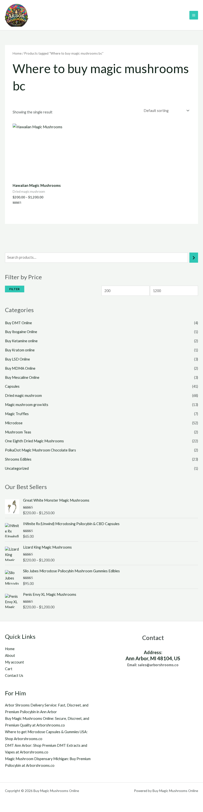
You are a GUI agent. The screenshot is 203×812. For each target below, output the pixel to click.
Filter (14, 289)
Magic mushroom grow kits (26, 405)
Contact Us (14, 675)
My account (14, 662)
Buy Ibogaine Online (21, 332)
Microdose (14, 423)
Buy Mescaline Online (22, 377)
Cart (8, 669)
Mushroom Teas (18, 432)
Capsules (12, 386)
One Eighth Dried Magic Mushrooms (34, 441)
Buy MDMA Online (20, 368)
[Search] (193, 257)
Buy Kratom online (20, 350)
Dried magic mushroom (23, 395)
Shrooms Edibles (18, 459)
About (10, 655)
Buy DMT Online (18, 323)
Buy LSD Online (17, 359)
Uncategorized (17, 468)
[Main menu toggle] (193, 15)
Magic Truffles (17, 414)
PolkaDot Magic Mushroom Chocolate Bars (40, 450)
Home (17, 53)
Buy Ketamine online (21, 341)
